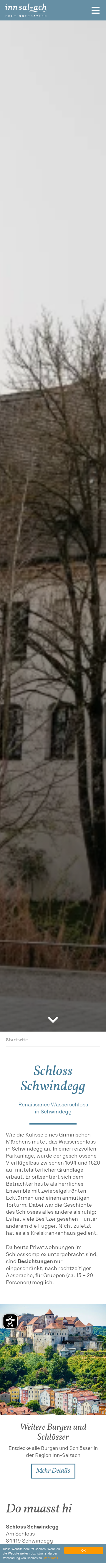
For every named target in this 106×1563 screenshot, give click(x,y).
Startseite (17, 1040)
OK (83, 1550)
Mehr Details (53, 1471)
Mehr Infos (51, 1558)
